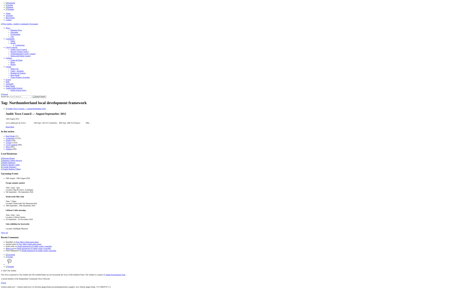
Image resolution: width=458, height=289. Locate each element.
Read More (10, 127)
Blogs (12, 62)
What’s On (14, 69)
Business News (16, 30)
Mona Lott (10, 248)
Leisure (8, 67)
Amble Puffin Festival (14, 88)
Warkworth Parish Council (20, 56)
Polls (7, 82)
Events (8, 80)
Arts (12, 37)
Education (14, 32)
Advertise (9, 16)
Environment (15, 34)
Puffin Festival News (18, 90)
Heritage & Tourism (18, 73)
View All (4, 233)
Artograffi (9, 84)
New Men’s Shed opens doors (27, 242)
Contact (9, 20)
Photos (13, 65)
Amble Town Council (18, 49)
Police (12, 41)
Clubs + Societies (17, 71)
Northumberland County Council (22, 54)
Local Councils (11, 47)
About (8, 13)
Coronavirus (20, 45)
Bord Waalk (15, 75)
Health (13, 43)
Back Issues (10, 18)
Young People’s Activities (20, 77)
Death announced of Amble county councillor (34, 246)
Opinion (9, 58)
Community (10, 39)
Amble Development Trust (115, 275)
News (8, 28)
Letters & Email (16, 60)
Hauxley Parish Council (19, 52)
